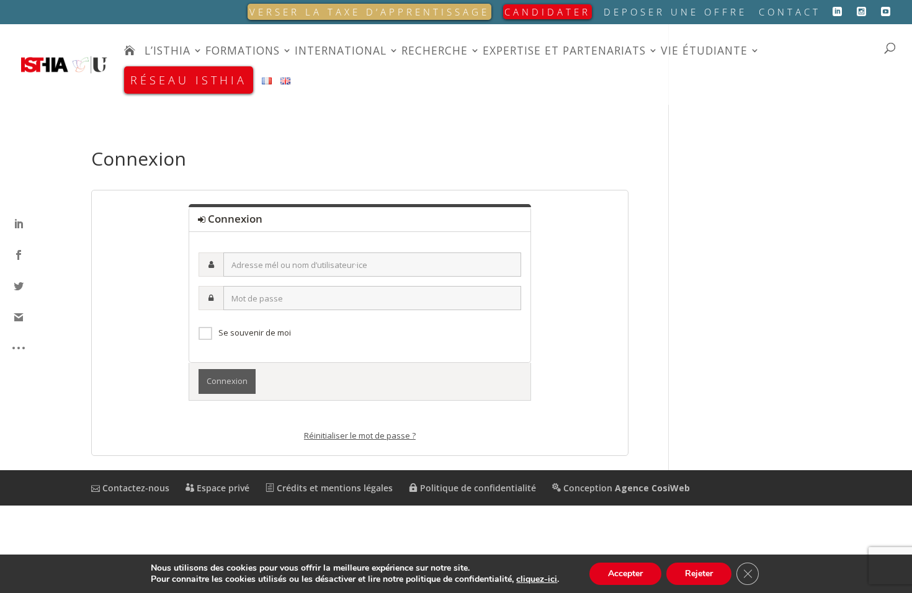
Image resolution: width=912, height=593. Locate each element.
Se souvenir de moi (254, 332)
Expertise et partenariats (564, 52)
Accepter (625, 573)
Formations (242, 52)
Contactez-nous (134, 488)
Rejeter (699, 573)
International (341, 52)
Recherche (434, 52)
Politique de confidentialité (477, 488)
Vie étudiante (704, 52)
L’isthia (167, 52)
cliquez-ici (536, 579)
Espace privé (221, 488)
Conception (625, 488)
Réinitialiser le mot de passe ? (360, 435)
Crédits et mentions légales (333, 488)
